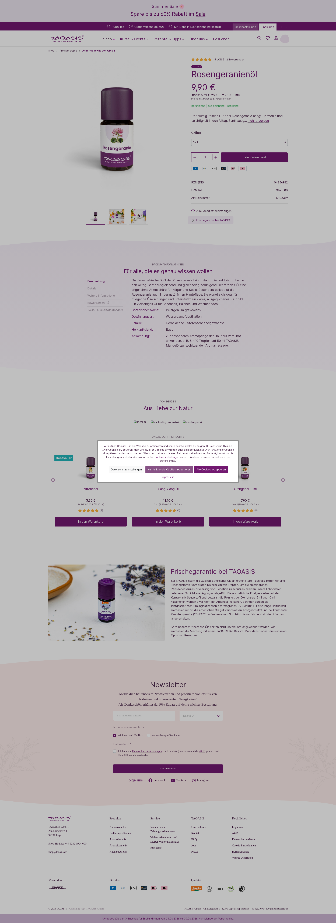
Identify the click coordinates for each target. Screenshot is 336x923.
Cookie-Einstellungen (167, 457)
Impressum (168, 477)
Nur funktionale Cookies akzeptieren (169, 469)
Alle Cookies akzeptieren (211, 469)
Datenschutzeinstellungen (126, 469)
